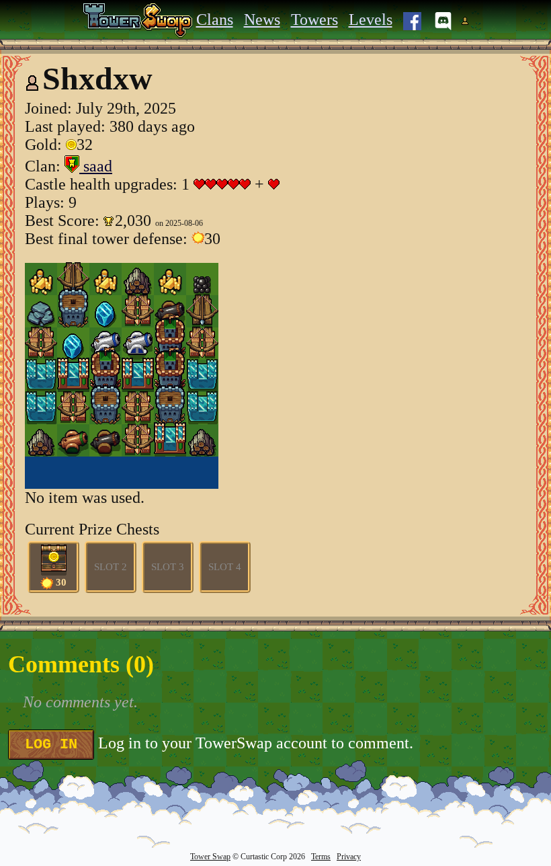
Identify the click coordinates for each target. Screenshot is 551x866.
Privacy (349, 856)
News (262, 19)
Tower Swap (210, 856)
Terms (321, 856)
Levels (370, 19)
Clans (214, 19)
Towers (314, 19)
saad (95, 166)
